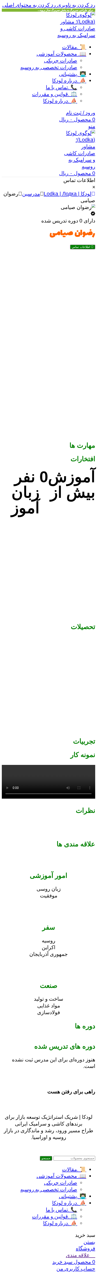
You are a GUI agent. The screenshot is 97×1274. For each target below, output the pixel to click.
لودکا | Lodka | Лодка (67, 194)
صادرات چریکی (60, 60)
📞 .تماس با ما (61, 87)
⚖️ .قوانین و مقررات (54, 94)
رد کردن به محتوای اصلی (29, 5)
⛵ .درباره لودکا (60, 101)
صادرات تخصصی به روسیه (48, 67)
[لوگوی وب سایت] (72, 35)
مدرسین (31, 194)
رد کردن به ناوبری (75, 5)
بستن (89, 1242)
